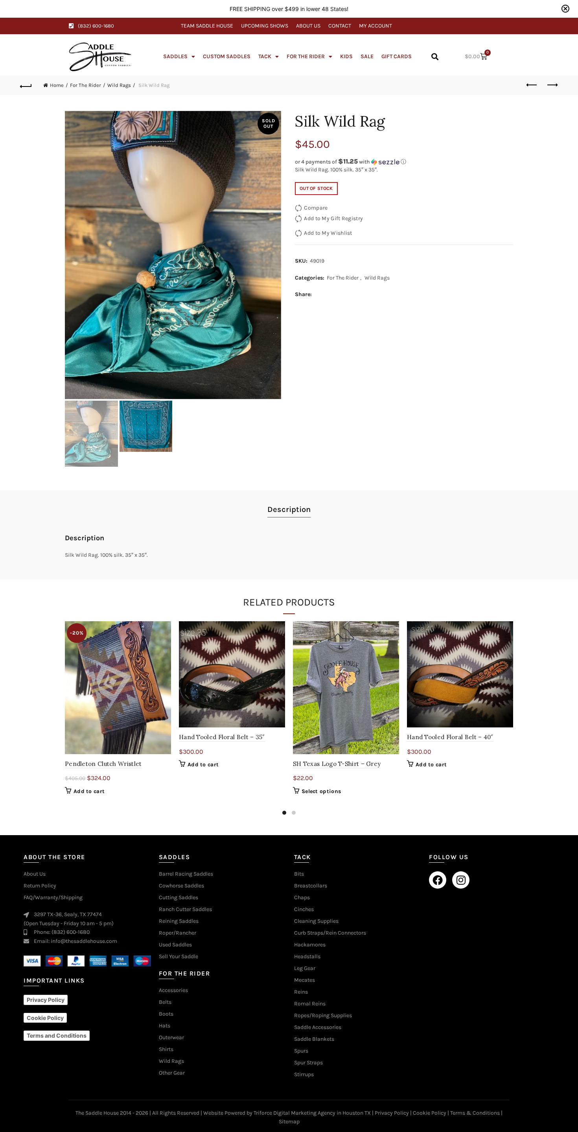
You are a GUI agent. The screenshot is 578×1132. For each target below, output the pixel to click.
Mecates (304, 980)
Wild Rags (119, 85)
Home (57, 85)
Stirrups (304, 1074)
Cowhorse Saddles (181, 886)
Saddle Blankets (314, 1039)
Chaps (302, 897)
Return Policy (40, 886)
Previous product (532, 85)
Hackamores (310, 945)
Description (289, 509)
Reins (301, 992)
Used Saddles (175, 945)
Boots (166, 1014)
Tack (264, 56)
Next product (551, 85)
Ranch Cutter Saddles (185, 909)
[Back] (26, 85)
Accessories (173, 990)
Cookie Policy (429, 1113)
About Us (308, 25)
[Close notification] (565, 8)
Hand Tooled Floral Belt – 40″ (450, 737)
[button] (434, 56)
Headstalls (307, 956)
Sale (367, 56)
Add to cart (89, 791)
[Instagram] (460, 880)
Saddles (175, 56)
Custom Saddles (226, 56)
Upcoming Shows (264, 25)
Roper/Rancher (177, 933)
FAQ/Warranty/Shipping (53, 897)
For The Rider (306, 56)
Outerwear (171, 1037)
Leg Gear (304, 968)
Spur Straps (308, 1063)
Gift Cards (396, 56)
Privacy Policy (392, 1113)
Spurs (301, 1051)
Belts (165, 1002)
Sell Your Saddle (178, 956)
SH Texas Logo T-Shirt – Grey (337, 764)
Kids (346, 56)
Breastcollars (310, 886)
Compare (316, 207)
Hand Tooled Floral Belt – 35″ (222, 737)
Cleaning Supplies (316, 921)
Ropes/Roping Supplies (323, 1015)
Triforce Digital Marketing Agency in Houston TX (312, 1113)
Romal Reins (310, 1004)
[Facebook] (437, 880)
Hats (164, 1026)
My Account (375, 25)
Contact (339, 25)
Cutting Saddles (178, 897)
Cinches (304, 909)
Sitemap (289, 1121)
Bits (299, 874)
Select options (321, 791)
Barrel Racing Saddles (186, 874)
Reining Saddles (179, 921)
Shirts (166, 1049)
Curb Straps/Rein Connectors (330, 933)
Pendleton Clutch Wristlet (103, 764)
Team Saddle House (207, 25)
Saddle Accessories (317, 1027)
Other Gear (172, 1073)
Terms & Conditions (475, 1113)
